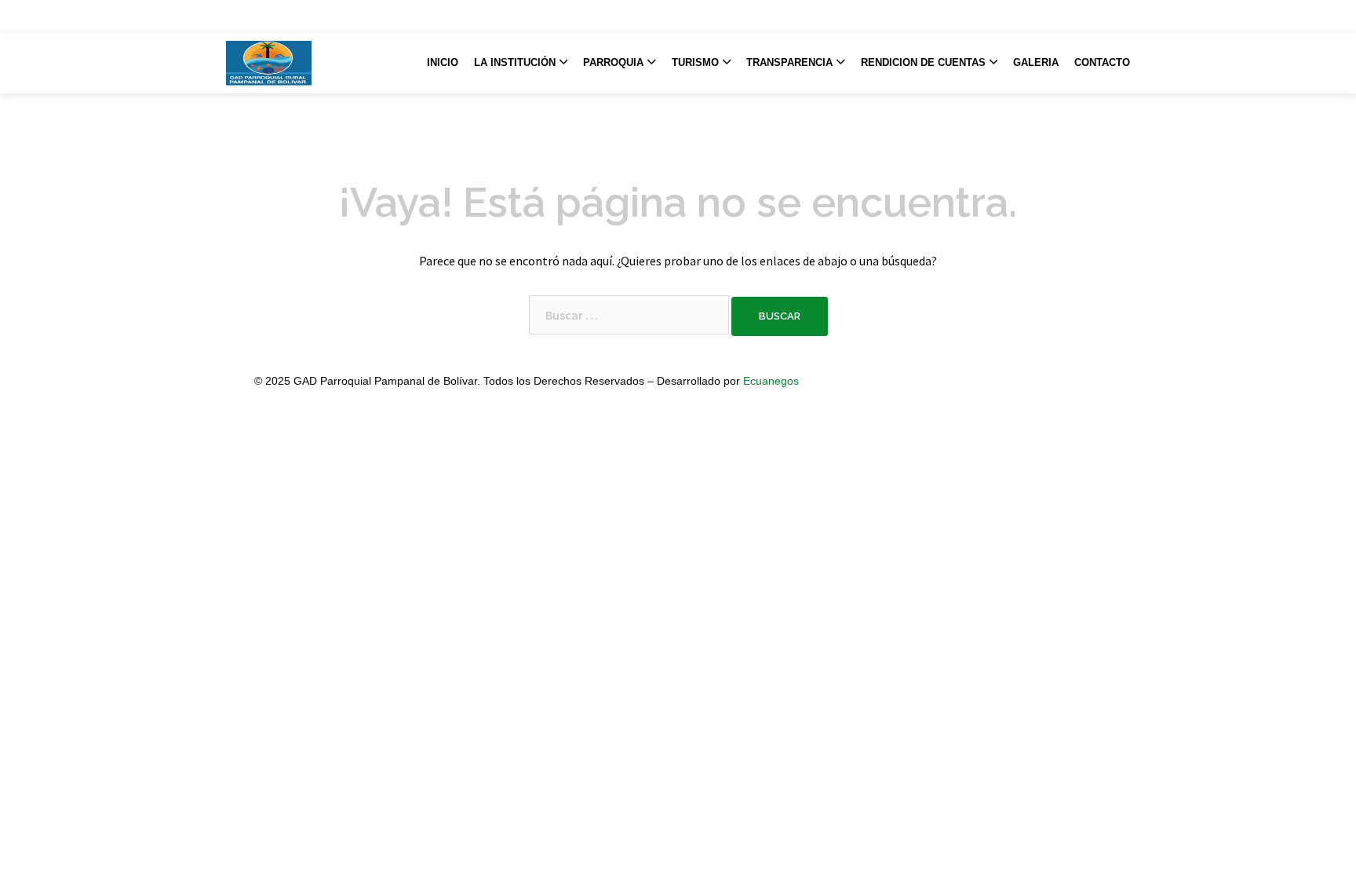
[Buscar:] (629, 314)
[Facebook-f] (1075, 16)
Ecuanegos (771, 381)
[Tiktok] (1101, 16)
